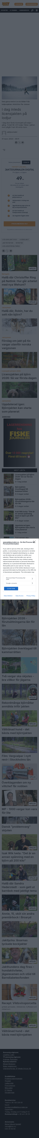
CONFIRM (11, 588)
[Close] (35, 542)
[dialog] (19, 569)
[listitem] (19, 578)
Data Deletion (8, 596)
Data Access (19, 596)
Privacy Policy (30, 596)
